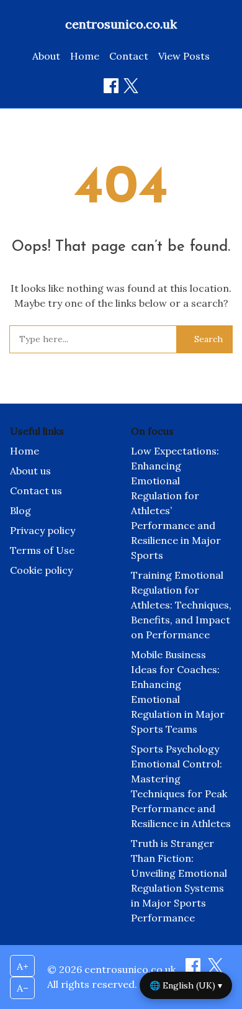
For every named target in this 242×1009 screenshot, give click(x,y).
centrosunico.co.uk (121, 24)
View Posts (184, 56)
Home (84, 56)
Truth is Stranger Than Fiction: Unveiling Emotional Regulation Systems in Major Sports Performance (179, 880)
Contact (128, 56)
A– (23, 988)
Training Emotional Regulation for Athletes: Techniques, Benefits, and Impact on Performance (181, 605)
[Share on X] (215, 969)
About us (30, 470)
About (46, 56)
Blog (20, 510)
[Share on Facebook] (111, 85)
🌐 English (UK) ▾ (186, 985)
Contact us (36, 490)
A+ (23, 966)
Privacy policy (42, 530)
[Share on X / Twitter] (130, 85)
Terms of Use (42, 550)
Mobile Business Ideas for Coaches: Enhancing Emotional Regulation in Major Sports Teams (178, 691)
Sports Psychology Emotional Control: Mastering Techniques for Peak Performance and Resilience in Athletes (181, 786)
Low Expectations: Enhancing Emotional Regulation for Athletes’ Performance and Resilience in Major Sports (176, 503)
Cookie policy (41, 570)
